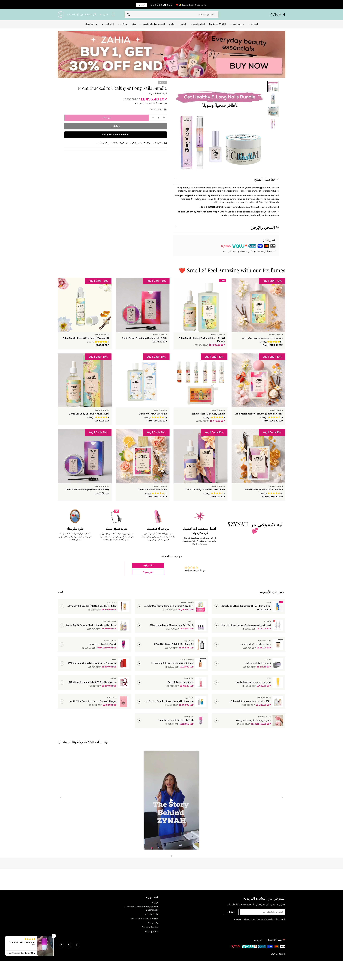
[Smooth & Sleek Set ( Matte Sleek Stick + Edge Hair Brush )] (123, 606)
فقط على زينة (155, 93)
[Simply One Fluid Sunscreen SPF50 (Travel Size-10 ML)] (278, 606)
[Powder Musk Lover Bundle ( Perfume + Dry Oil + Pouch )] (200, 606)
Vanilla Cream (185, 211)
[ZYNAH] (171, 54)
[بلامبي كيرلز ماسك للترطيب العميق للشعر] (278, 720)
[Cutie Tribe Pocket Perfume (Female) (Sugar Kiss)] (123, 701)
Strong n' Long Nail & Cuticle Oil (190, 195)
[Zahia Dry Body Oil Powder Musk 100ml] (85, 380)
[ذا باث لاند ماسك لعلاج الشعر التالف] (278, 644)
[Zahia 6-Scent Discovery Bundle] (201, 380)
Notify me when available (115, 134)
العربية (105, 14)
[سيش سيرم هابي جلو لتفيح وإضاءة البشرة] (278, 682)
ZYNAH (113, 679)
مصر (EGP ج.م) (275, 939)
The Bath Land (264, 640)
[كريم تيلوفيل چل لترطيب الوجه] (278, 663)
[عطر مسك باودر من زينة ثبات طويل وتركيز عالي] (259, 305)
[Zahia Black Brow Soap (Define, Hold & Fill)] (85, 456)
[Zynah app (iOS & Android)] (113, 14)
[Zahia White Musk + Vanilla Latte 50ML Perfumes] (278, 701)
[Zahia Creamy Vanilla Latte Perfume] (259, 456)
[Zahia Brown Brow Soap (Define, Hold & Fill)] (143, 305)
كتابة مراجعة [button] (148, 565)
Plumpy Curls (110, 640)
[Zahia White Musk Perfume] (143, 380)
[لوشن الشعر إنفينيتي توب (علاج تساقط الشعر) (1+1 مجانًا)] (278, 625)
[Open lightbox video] (171, 800)
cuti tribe (189, 679)
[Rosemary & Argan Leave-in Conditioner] (200, 663)
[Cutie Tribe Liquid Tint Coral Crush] (200, 720)
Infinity (267, 621)
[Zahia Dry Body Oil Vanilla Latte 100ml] (201, 456)
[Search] (128, 14)
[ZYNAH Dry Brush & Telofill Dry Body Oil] (200, 644)
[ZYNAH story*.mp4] (171, 801)
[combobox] (171, 14)
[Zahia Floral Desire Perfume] (143, 456)
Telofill (190, 621)
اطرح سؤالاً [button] (148, 572)
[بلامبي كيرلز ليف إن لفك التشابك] (123, 644)
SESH (269, 602)
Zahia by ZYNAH (276, 334)
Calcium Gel (207, 207)
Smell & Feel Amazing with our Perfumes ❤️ (232, 270)
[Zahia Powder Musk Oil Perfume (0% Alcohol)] (85, 305)
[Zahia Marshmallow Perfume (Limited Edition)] (259, 380)
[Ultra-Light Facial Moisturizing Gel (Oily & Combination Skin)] (200, 625)
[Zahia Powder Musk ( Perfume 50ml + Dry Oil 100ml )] (201, 305)
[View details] (216, 606)
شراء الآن (116, 126)
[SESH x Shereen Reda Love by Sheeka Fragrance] (123, 663)
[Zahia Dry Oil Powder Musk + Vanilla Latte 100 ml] (123, 625)
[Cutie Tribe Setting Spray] (200, 682)
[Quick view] (239, 283)
